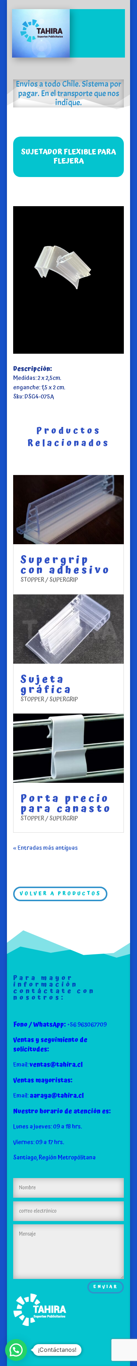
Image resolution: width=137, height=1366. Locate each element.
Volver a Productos (60, 894)
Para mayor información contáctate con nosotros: (54, 988)
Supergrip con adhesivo (65, 565)
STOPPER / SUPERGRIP (49, 580)
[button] (16, 1350)
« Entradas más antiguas (45, 848)
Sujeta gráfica (46, 684)
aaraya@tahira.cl (57, 1096)
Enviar (105, 1286)
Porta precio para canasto (66, 803)
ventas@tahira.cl (56, 1065)
